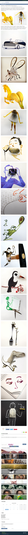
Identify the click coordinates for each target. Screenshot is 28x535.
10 (3, 507)
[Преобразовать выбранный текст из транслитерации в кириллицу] (14, 437)
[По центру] (7, 437)
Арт (2, 525)
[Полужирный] (1, 437)
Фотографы (3, 527)
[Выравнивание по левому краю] (6, 437)
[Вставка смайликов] (10, 437)
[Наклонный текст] (2, 437)
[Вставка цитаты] (13, 437)
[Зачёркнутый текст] (5, 437)
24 (3, 509)
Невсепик (6, 2)
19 (10, 508)
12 (10, 507)
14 (17, 507)
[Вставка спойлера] (16, 437)
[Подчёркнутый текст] (4, 437)
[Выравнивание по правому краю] (8, 437)
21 (17, 508)
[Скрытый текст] (12, 437)
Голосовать (4, 528)
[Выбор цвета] (11, 437)
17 (3, 508)
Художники (3, 526)
